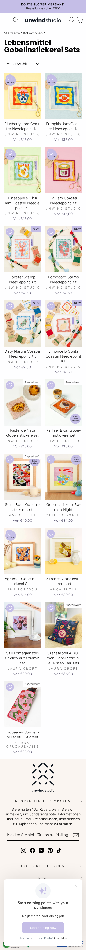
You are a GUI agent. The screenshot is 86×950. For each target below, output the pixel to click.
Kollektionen (33, 33)
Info (41, 878)
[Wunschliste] (71, 20)
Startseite (12, 33)
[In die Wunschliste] (10, 78)
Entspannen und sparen (42, 801)
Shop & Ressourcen (41, 866)
